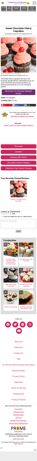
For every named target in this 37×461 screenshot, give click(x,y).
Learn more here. (18, 439)
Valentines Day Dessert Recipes (18, 168)
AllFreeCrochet (18, 412)
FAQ (18, 359)
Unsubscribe (18, 394)
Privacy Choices (19, 399)
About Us (18, 341)
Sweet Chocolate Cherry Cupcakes (18, 200)
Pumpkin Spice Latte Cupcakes (26, 260)
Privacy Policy (18, 376)
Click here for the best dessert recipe (18, 92)
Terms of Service (18, 388)
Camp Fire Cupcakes (10, 307)
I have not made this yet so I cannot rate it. (17, 216)
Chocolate (18, 146)
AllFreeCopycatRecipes (18, 421)
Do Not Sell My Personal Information (18, 365)
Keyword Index (18, 370)
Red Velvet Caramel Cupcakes (26, 285)
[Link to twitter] (15, 324)
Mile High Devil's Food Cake (11, 285)
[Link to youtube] (19, 331)
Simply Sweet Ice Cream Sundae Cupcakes (18, 125)
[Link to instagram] (30, 324)
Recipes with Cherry (18, 157)
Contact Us (18, 353)
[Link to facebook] (8, 324)
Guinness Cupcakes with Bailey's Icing (26, 307)
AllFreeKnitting (18, 415)
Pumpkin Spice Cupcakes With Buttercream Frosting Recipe (11, 262)
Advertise (18, 347)
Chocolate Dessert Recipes (18, 163)
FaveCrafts (18, 409)
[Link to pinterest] (23, 324)
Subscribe (18, 382)
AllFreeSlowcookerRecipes (18, 423)
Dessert (18, 152)
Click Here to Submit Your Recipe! (22, 116)
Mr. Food (18, 418)
